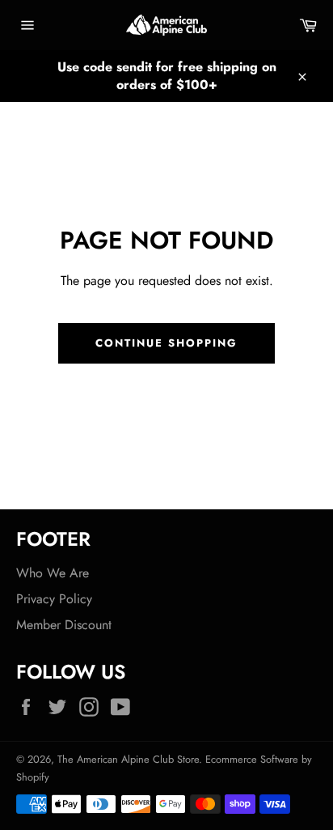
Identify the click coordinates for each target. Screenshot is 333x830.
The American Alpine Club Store (128, 759)
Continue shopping (166, 343)
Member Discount (64, 624)
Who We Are (52, 573)
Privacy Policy (54, 599)
